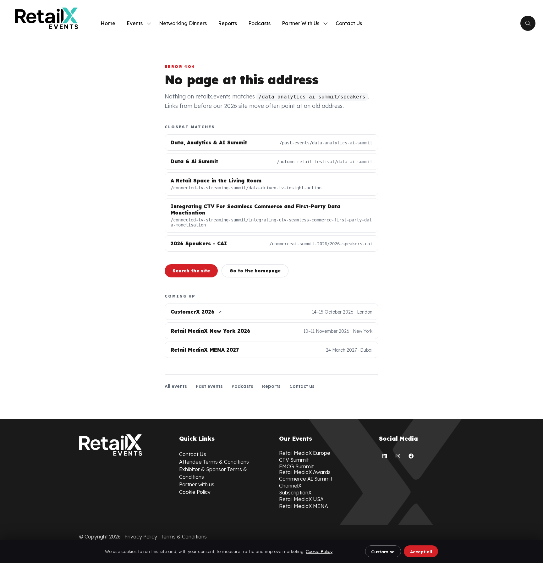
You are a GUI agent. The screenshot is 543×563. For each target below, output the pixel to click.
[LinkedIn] (384, 456)
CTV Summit (294, 460)
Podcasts (259, 23)
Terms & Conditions (184, 536)
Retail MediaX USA (301, 499)
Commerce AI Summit (305, 479)
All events (176, 386)
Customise (383, 551)
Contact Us (349, 23)
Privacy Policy (140, 536)
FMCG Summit (296, 466)
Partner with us (196, 484)
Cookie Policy (319, 551)
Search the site (191, 271)
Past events (209, 386)
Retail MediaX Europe (304, 453)
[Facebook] (411, 456)
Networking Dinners (183, 23)
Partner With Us (300, 23)
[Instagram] (397, 456)
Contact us (302, 386)
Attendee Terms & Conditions (214, 462)
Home (108, 23)
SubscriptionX (295, 492)
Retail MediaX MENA (303, 506)
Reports (227, 23)
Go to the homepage (255, 271)
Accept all (421, 551)
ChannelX (290, 485)
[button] (527, 23)
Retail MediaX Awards (305, 472)
